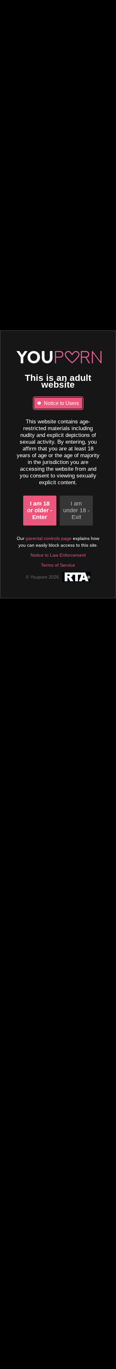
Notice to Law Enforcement (58, 555)
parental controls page (49, 538)
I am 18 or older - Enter (39, 510)
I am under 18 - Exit (76, 510)
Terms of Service (58, 565)
